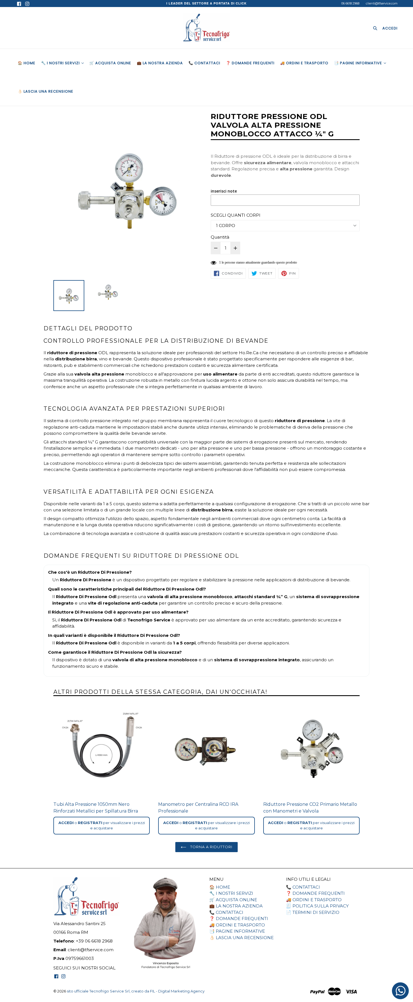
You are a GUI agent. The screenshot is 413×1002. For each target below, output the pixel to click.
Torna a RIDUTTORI (211, 847)
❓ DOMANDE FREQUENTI (250, 63)
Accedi (66, 822)
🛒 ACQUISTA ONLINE (110, 63)
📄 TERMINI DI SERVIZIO (312, 912)
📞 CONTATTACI (204, 63)
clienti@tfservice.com (382, 3)
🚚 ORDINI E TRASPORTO (304, 63)
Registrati (90, 822)
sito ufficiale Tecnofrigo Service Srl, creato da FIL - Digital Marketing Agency (136, 991)
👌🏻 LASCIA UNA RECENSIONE (45, 91)
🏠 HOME (26, 63)
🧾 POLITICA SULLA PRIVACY (317, 906)
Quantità (220, 237)
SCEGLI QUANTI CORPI (235, 215)
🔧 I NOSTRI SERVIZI (61, 63)
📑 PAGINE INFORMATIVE (358, 63)
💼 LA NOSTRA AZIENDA (160, 63)
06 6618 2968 (350, 3)
